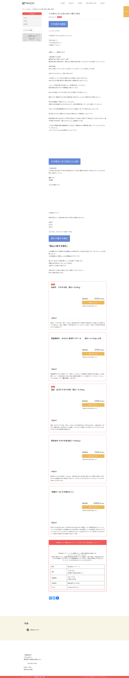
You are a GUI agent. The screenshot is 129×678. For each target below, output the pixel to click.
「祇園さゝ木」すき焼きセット (62, 492)
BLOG (59, 17)
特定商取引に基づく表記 (39, 677)
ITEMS (80, 3)
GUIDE (102, 3)
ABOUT (71, 3)
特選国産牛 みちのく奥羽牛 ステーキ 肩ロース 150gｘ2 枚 (76, 338)
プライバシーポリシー (27, 677)
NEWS (25, 21)
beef (53, 284)
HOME (63, 3)
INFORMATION (91, 3)
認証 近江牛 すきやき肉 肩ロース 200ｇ (68, 389)
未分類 (25, 24)
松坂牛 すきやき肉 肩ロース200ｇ (65, 287)
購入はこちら (93, 302)
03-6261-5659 (32, 663)
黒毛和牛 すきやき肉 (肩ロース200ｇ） (66, 440)
